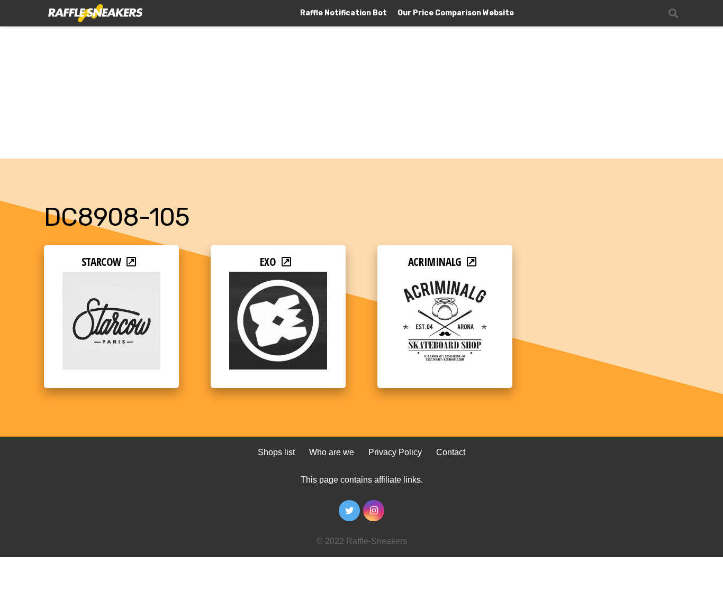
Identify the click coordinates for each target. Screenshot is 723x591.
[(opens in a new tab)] (111, 278)
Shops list (276, 452)
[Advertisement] (361, 79)
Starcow (101, 261)
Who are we (331, 452)
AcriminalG (435, 261)
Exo (268, 261)
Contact (450, 452)
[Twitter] (349, 510)
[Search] (673, 13)
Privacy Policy (395, 452)
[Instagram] (373, 510)
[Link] (94, 13)
